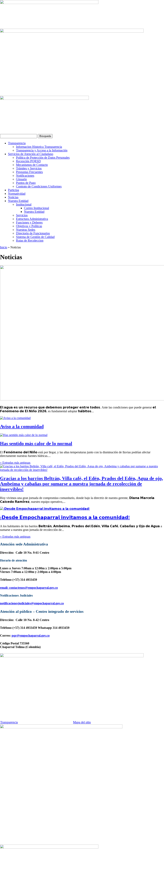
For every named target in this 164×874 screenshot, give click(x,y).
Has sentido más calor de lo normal (36, 443)
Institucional (23, 204)
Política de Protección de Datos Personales (43, 157)
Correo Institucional (36, 208)
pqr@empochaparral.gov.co (31, 635)
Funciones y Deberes (29, 222)
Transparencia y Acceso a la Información (41, 150)
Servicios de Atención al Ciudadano (30, 154)
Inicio (3, 247)
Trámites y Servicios (29, 168)
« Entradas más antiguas (15, 462)
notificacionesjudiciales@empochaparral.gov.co (32, 603)
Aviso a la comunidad (22, 426)
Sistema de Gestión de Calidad (35, 237)
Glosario (21, 179)
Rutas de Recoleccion (29, 240)
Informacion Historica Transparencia (39, 146)
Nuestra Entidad (18, 201)
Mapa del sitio (82, 722)
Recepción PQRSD (28, 161)
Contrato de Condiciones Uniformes (39, 186)
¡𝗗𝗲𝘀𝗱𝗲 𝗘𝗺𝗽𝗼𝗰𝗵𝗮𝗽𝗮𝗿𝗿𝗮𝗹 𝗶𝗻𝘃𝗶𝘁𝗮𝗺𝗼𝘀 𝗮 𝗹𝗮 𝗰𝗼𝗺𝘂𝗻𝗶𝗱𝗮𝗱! (65, 517)
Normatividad (16, 193)
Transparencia (17, 143)
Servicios (22, 215)
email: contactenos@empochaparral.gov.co (29, 587)
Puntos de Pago (26, 182)
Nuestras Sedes (25, 229)
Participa (13, 190)
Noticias (13, 197)
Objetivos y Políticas (29, 226)
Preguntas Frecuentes (29, 172)
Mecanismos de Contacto (32, 164)
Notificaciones (25, 175)
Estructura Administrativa (32, 219)
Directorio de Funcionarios (33, 233)
